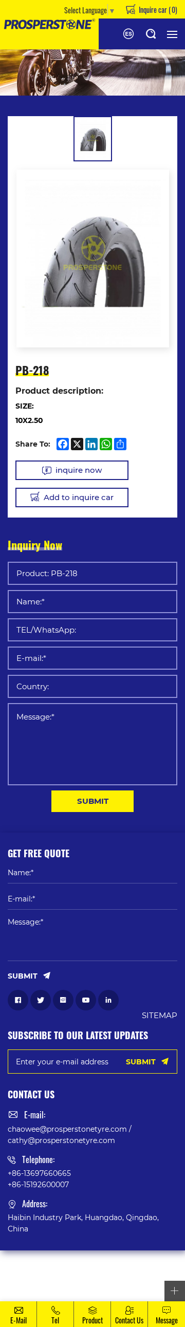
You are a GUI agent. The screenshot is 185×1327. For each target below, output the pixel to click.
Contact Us (129, 1319)
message (167, 1319)
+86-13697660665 (39, 1173)
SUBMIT (92, 801)
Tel (55, 1319)
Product (92, 1319)
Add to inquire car (79, 497)
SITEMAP (159, 1015)
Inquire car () (157, 9)
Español (128, 34)
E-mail (18, 1319)
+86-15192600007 (38, 1184)
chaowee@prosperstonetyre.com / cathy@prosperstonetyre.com (70, 1134)
